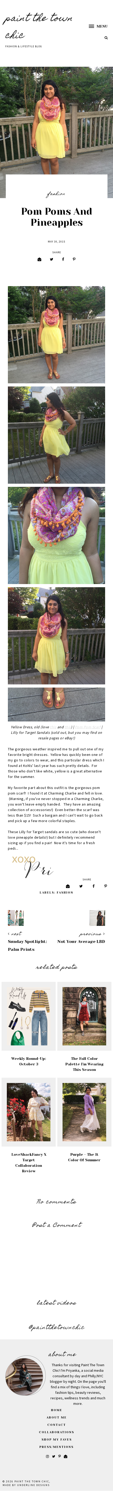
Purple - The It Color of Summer (84, 1157)
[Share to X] (51, 259)
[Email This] (39, 259)
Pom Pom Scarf (88, 727)
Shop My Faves (57, 1439)
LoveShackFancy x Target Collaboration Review (28, 1162)
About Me (57, 1417)
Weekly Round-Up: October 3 (28, 1061)
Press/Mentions (56, 1447)
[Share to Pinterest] (74, 259)
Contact (56, 1425)
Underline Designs (33, 1485)
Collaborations (56, 1432)
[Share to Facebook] (63, 259)
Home (56, 1410)
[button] (96, 26)
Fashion (56, 194)
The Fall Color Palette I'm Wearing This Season (84, 1064)
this (53, 727)
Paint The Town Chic (31, 1481)
